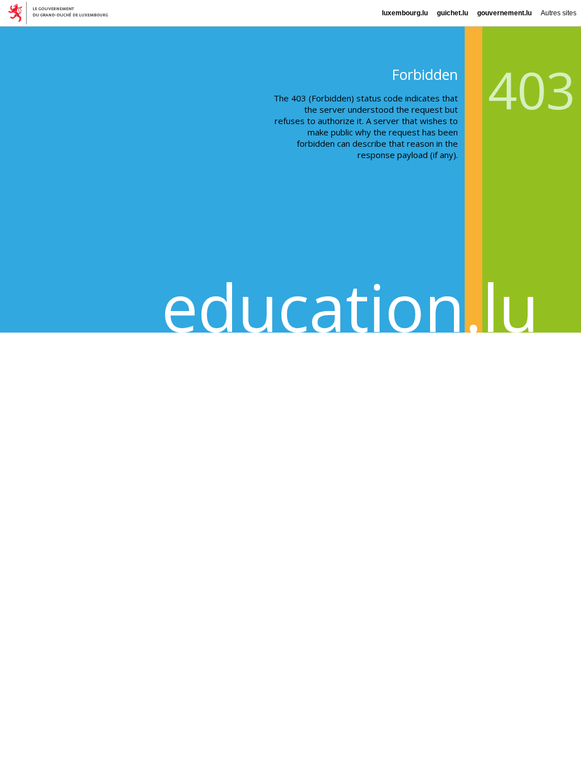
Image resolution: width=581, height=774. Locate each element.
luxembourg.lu (405, 13)
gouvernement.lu (504, 13)
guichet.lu (452, 13)
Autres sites (558, 13)
